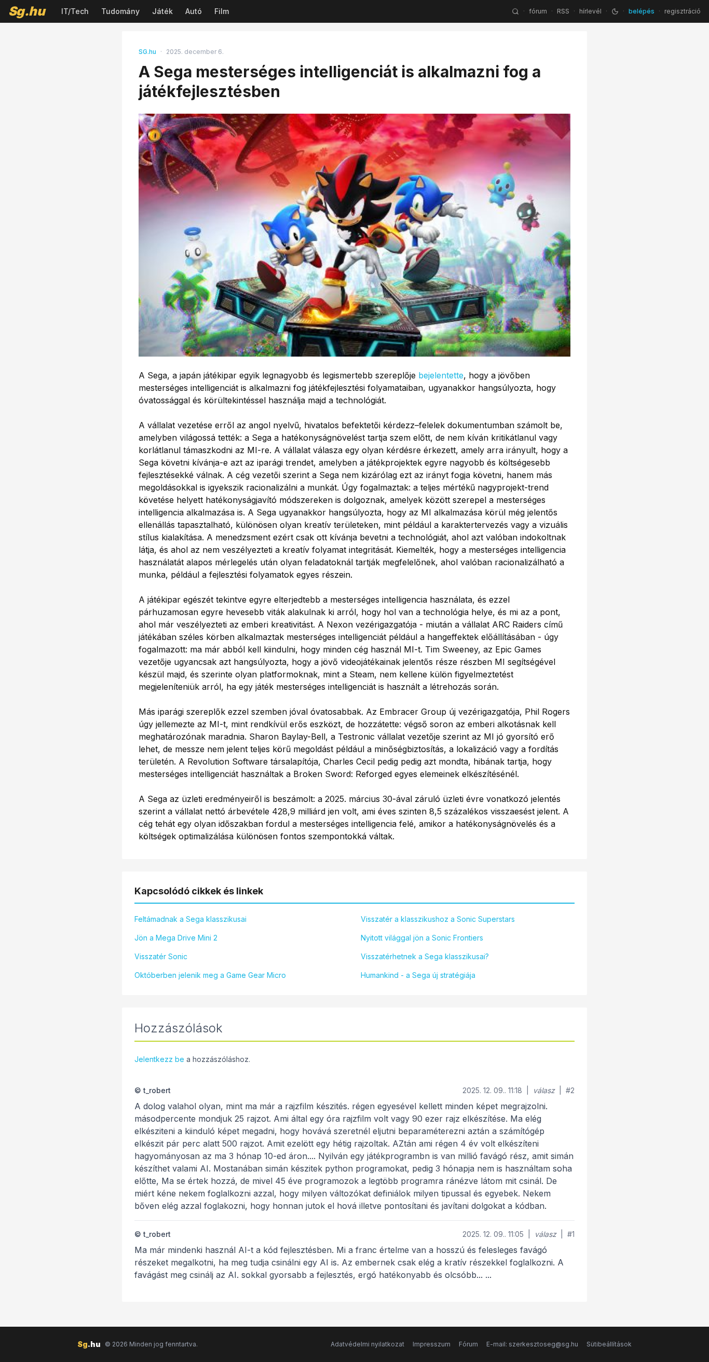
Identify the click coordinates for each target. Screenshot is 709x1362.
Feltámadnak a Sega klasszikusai (190, 919)
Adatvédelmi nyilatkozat (367, 1344)
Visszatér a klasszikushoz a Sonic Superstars (438, 919)
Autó (193, 11)
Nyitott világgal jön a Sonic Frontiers (422, 937)
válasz (544, 1090)
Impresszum (432, 1344)
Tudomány (120, 11)
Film (221, 11)
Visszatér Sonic (160, 956)
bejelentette (440, 375)
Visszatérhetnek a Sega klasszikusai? (425, 956)
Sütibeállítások (609, 1344)
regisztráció (682, 11)
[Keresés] (515, 11)
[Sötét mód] (615, 11)
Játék (162, 11)
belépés (642, 11)
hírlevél (590, 11)
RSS (563, 11)
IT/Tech (75, 11)
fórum (538, 11)
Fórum (468, 1344)
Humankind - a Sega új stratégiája (418, 975)
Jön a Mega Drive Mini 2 (175, 937)
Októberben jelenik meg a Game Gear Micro (210, 975)
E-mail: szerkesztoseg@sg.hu (532, 1344)
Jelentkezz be (159, 1059)
